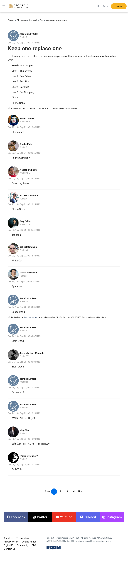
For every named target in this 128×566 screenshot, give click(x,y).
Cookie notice (29, 541)
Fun (41, 20)
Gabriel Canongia (28, 247)
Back (47, 491)
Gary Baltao (25, 221)
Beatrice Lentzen (28, 298)
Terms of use (23, 538)
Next (80, 491)
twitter (42, 517)
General (33, 20)
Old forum (22, 20)
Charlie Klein (26, 144)
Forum (11, 20)
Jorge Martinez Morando (32, 353)
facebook (18, 517)
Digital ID (8, 545)
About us (8, 538)
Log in (119, 6)
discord (90, 517)
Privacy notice (11, 541)
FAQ (34, 545)
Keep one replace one (56, 20)
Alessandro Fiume (28, 170)
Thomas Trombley (29, 456)
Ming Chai (25, 430)
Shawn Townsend (28, 272)
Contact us (9, 548)
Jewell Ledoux (27, 118)
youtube (66, 517)
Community (23, 545)
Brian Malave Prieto (29, 195)
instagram (114, 517)
